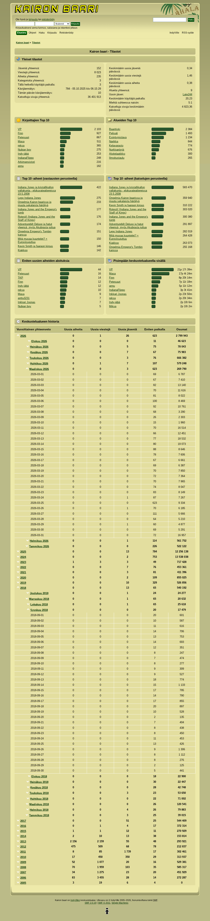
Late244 (187, 94)
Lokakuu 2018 (39, 604)
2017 (23, 820)
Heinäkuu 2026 (39, 346)
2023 (23, 562)
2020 (23, 577)
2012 (23, 846)
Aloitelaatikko (117, 153)
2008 (23, 867)
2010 (23, 857)
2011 (23, 851)
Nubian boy (24, 149)
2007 (23, 872)
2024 (23, 557)
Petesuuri (23, 137)
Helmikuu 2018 (39, 809)
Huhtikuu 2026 (39, 363)
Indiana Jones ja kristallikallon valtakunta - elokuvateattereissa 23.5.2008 (37, 190)
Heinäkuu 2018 (39, 782)
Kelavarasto (116, 145)
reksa (21, 145)
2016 (23, 826)
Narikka (113, 141)
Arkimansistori (26, 161)
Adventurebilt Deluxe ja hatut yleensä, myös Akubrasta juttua (36, 226)
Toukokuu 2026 (39, 358)
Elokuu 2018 (39, 776)
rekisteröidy (48, 19)
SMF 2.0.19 (90, 903)
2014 (23, 836)
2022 (23, 567)
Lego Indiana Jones (29, 197)
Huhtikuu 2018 (39, 798)
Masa (21, 141)
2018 (23, 587)
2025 (23, 551)
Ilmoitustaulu (116, 157)
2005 (23, 882)
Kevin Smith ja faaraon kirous (35, 246)
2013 (23, 841)
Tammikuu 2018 (39, 815)
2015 (23, 831)
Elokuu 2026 (39, 341)
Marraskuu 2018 (39, 599)
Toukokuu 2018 (39, 793)
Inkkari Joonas (26, 302)
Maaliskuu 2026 (39, 369)
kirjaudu (33, 19)
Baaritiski (114, 129)
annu (21, 166)
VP (20, 129)
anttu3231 (24, 298)
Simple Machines (120, 903)
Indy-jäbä (23, 153)
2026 (23, 335)
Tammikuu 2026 (39, 546)
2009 (23, 862)
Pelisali (113, 133)
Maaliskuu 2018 (39, 804)
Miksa (112, 306)
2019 (23, 582)
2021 (23, 572)
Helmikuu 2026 (39, 540)
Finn (20, 133)
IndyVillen (75, 900)
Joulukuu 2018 (39, 593)
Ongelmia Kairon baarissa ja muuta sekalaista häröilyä (34, 203)
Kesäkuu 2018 (39, 787)
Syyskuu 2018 (39, 610)
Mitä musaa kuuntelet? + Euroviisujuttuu (32, 240)
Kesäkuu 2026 (39, 352)
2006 (23, 877)
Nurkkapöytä (116, 149)
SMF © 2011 (104, 903)
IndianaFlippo (26, 157)
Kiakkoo (22, 250)
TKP (20, 277)
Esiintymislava (118, 137)
